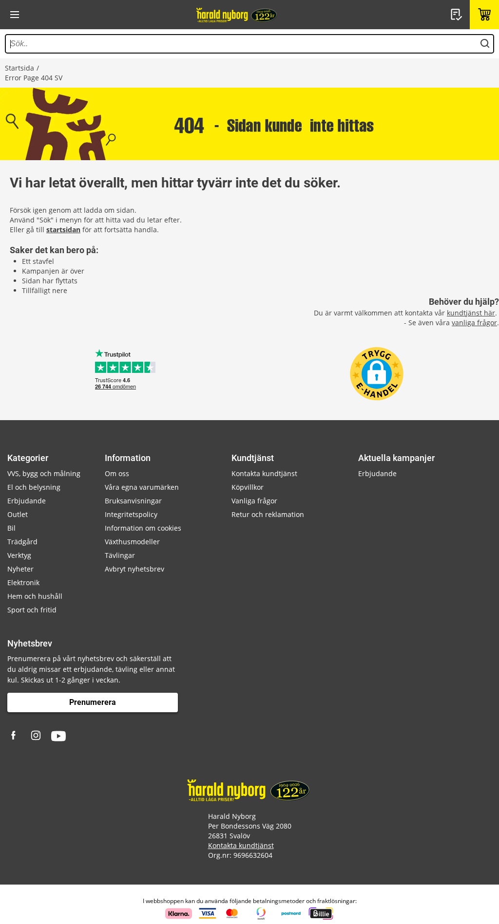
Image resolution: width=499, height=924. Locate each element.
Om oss (117, 473)
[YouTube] (58, 736)
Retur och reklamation (267, 514)
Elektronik (23, 582)
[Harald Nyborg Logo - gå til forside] (237, 14)
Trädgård (22, 541)
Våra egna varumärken (142, 487)
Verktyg (19, 555)
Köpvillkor (247, 487)
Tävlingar (120, 555)
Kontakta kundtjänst (264, 473)
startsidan (63, 229)
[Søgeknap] (485, 44)
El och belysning (33, 487)
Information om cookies (143, 528)
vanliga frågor (474, 322)
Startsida (19, 68)
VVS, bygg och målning (43, 473)
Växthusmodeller (132, 541)
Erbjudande (26, 500)
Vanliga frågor (254, 500)
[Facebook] (14, 736)
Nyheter (20, 568)
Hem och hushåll (34, 596)
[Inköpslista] (457, 14)
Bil (11, 528)
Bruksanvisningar (133, 500)
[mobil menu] (14, 14)
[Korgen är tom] (484, 14)
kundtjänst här (471, 312)
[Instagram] (36, 736)
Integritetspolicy (131, 514)
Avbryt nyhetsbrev (134, 568)
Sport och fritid (32, 609)
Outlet (17, 514)
